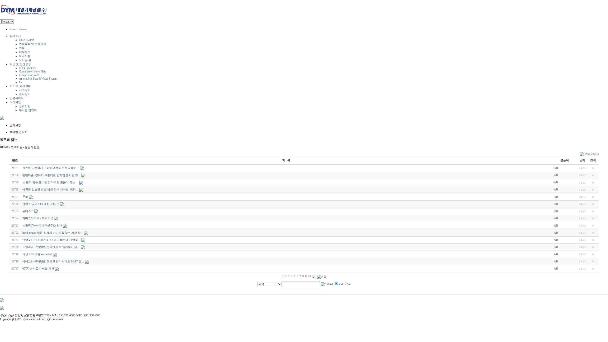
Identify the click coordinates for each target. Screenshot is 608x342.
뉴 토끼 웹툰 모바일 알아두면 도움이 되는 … (50, 182)
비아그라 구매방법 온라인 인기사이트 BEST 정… (53, 261)
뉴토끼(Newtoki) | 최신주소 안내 (42, 225)
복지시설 (24, 56)
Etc (21, 82)
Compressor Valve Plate (32, 71)
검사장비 (24, 94)
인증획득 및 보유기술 (32, 44)
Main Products (27, 68)
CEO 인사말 (26, 40)
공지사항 (24, 106)
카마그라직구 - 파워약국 (37, 218)
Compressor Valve (29, 75)
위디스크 (28, 211)
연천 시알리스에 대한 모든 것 (40, 204)
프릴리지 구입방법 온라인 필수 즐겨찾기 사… (51, 247)
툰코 (25, 196)
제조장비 (24, 90)
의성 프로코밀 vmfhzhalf (37, 254)
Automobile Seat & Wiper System (38, 78)
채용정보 (24, 52)
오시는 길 (25, 60)
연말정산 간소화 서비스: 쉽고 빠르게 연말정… (51, 240)
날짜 (582, 160)
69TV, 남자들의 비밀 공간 (38, 268)
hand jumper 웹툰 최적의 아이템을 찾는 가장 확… (52, 232)
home (13, 29)
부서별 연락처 (28, 110)
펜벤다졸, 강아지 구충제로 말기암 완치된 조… (51, 175)
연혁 (22, 48)
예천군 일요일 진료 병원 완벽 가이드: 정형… (50, 189)
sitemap (23, 29)
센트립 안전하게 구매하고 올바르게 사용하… (50, 168)
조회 (593, 160)
